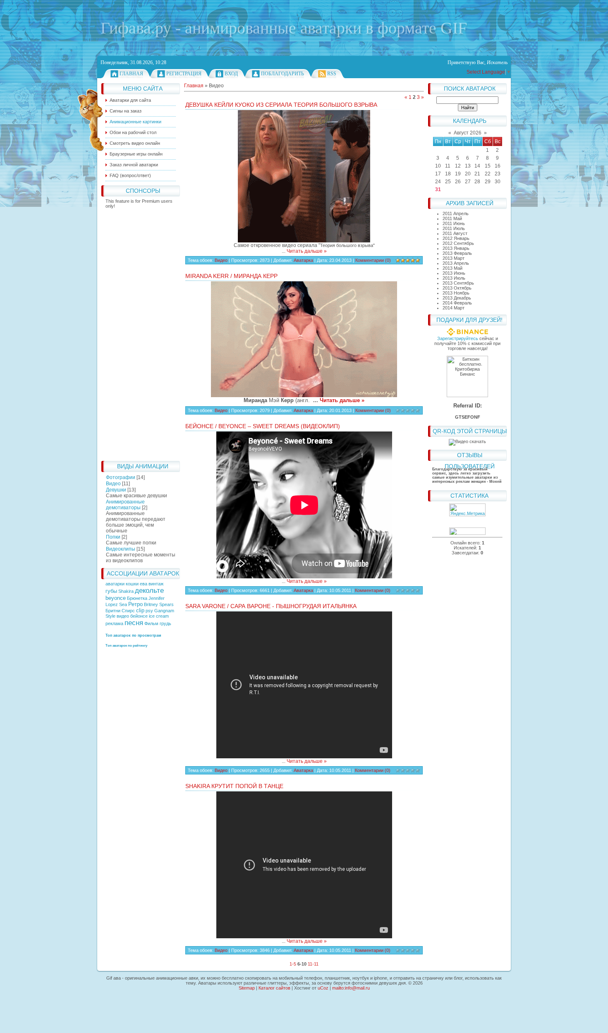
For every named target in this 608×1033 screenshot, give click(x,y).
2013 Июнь (454, 273)
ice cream (159, 616)
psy (149, 610)
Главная (131, 74)
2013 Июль (454, 278)
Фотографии (120, 477)
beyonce (115, 598)
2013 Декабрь (457, 297)
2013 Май (452, 268)
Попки (113, 537)
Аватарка (303, 260)
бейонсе (139, 616)
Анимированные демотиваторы (125, 505)
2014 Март (453, 307)
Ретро (135, 604)
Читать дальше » (307, 251)
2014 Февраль (457, 302)
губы (111, 591)
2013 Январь (456, 248)
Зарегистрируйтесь (457, 338)
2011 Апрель (456, 213)
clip (140, 610)
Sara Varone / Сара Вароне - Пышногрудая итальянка (271, 606)
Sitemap (247, 987)
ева (143, 583)
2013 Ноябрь (456, 292)
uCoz (323, 987)
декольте (149, 590)
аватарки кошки (122, 583)
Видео (113, 484)
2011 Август (455, 233)
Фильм (151, 623)
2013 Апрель (456, 263)
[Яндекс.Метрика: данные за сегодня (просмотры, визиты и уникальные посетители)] (467, 509)
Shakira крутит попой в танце (234, 786)
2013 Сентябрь (458, 282)
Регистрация (183, 74)
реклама (114, 623)
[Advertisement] (140, 333)
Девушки (116, 490)
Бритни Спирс (120, 610)
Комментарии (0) (373, 260)
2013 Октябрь (457, 287)
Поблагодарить (282, 74)
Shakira (126, 591)
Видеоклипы (120, 549)
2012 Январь (456, 238)
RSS (331, 74)
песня (133, 622)
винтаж (155, 583)
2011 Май (452, 218)
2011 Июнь (454, 223)
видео (123, 616)
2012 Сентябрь (458, 243)
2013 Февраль (457, 253)
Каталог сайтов (274, 987)
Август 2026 (467, 133)
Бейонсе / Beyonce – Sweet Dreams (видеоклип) (262, 426)
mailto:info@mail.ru (351, 987)
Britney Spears (159, 604)
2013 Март (453, 258)
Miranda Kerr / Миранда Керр (231, 276)
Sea (123, 604)
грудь (165, 623)
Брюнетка (137, 598)
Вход (231, 74)
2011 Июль (454, 228)
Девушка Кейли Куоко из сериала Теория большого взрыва (281, 104)
